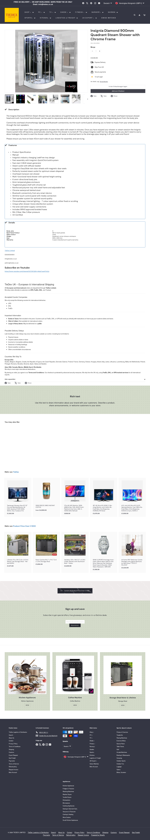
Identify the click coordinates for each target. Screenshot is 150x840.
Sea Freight (12, 758)
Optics (118, 769)
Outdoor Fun (120, 764)
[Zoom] (46, 61)
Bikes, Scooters (121, 772)
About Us (11, 738)
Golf (118, 749)
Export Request (13, 755)
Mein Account (13, 772)
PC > (40, 12)
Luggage (119, 766)
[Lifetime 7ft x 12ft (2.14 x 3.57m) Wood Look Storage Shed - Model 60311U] (18, 550)
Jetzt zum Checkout (118, 91)
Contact (11, 741)
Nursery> (97, 12)
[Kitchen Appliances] (27, 675)
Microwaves (66, 803)
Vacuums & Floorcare (69, 811)
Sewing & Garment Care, (70, 809)
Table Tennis (120, 746)
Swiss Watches (108, 18)
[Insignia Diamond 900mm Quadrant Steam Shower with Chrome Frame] (15, 445)
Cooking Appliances (68, 806)
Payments (12, 761)
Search (11, 735)
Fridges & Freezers (68, 789)
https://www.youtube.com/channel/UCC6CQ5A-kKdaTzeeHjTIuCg (27, 271)
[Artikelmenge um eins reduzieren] (92, 51)
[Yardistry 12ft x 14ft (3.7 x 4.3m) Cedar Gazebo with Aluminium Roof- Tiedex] (75, 550)
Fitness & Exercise (122, 732)
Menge (93, 47)
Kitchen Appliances (68, 786)
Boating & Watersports (123, 755)
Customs (11, 752)
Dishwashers (66, 800)
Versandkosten (104, 81)
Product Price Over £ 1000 (24, 526)
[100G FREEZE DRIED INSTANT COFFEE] (46, 496)
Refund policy (13, 766)
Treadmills (120, 735)
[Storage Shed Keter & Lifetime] (122, 675)
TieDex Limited (10, 251)
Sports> (29, 18)
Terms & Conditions (14, 746)
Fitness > (80, 12)
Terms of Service (14, 764)
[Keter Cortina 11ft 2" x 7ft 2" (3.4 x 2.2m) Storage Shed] (46, 550)
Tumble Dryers (67, 797)
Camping (119, 758)
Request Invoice (13, 769)
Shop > (28, 12)
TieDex (16, 472)
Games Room (121, 744)
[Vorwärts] (86, 99)
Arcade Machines (122, 752)
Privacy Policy (13, 744)
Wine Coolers (67, 817)
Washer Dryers (67, 794)
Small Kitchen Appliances (70, 820)
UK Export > (88, 18)
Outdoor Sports (121, 761)
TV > (51, 12)
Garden (112, 12)
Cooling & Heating (68, 814)
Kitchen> (44, 18)
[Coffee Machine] (75, 675)
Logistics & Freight (66, 18)
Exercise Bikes (121, 741)
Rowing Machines (122, 738)
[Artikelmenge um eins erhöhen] (99, 51)
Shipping (11, 749)
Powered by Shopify (98, 835)
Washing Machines (68, 791)
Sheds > (64, 12)
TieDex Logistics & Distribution (18, 732)
